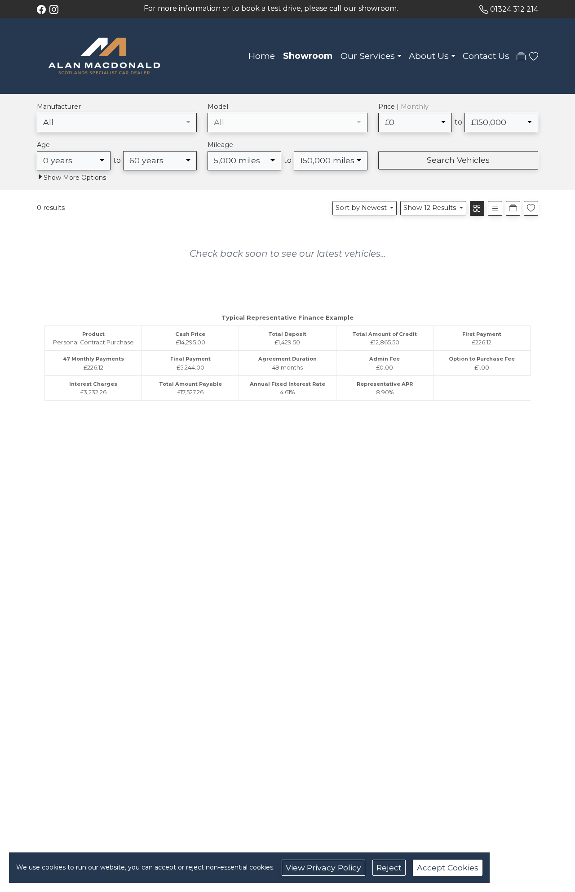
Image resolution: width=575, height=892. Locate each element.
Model (218, 107)
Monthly (415, 107)
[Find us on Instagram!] (55, 9)
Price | (403, 107)
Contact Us (486, 55)
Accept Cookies (447, 867)
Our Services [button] (368, 55)
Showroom (307, 55)
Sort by (361, 208)
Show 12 (429, 208)
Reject (389, 867)
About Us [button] (429, 55)
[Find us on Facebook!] (43, 9)
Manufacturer (59, 107)
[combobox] (116, 122)
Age (43, 145)
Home (261, 55)
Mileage (220, 145)
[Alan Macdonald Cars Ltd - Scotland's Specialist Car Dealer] (104, 55)
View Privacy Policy (323, 867)
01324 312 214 (514, 9)
